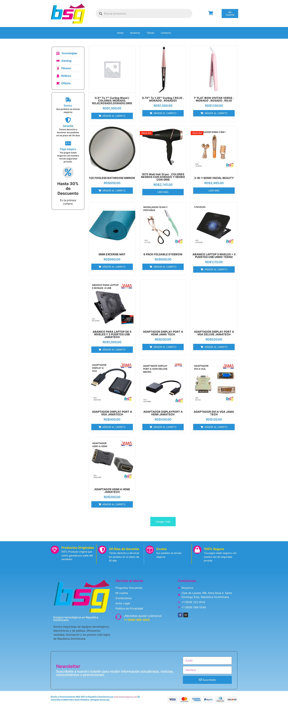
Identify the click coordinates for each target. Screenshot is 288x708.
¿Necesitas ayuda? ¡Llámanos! (143, 615)
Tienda (150, 32)
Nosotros (135, 32)
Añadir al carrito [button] (114, 115)
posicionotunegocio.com (125, 696)
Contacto (166, 32)
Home (120, 32)
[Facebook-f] (180, 615)
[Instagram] (185, 615)
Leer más (162, 192)
